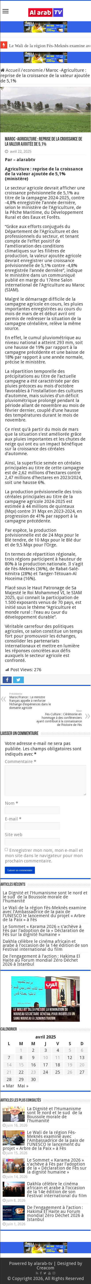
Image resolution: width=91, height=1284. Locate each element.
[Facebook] (41, 1273)
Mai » (22, 1086)
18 (57, 1064)
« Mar (8, 1086)
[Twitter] (45, 1273)
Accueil (12, 70)
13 (82, 1057)
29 (21, 1079)
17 (45, 1064)
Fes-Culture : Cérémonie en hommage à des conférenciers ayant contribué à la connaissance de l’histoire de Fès (59, 718)
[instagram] (54, 1273)
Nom (11, 803)
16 (33, 1064)
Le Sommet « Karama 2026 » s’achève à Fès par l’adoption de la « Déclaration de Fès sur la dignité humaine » (43, 930)
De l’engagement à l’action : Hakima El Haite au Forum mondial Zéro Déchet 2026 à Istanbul (41, 960)
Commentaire (20, 761)
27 (82, 1072)
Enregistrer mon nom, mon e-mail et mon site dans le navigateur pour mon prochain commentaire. (44, 856)
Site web (13, 834)
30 (33, 1079)
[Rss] (37, 1273)
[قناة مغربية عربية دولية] (45, 12)
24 (45, 1072)
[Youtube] (49, 1273)
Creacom (45, 1267)
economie (33, 70)
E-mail (13, 819)
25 (57, 1072)
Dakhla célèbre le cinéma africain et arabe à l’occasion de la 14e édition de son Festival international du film (45, 945)
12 (69, 1057)
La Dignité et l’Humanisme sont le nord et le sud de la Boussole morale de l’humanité (45, 896)
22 (21, 1072)
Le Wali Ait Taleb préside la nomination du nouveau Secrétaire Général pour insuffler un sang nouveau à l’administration (44, 1014)
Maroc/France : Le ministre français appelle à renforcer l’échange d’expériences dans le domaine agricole (30, 701)
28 (9, 1079)
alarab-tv (43, 1263)
